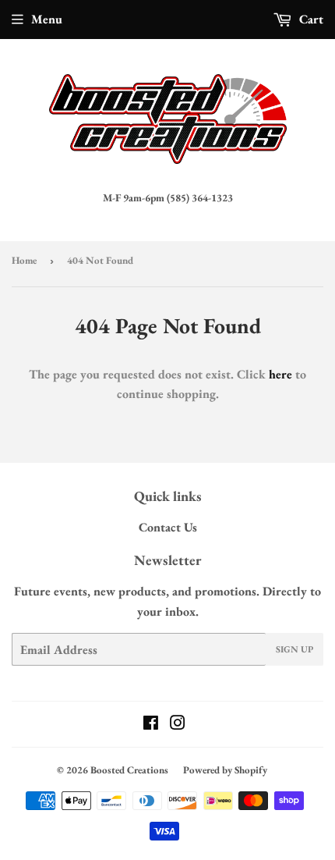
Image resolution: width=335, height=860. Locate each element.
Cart (309, 19)
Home (24, 260)
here (280, 374)
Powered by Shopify (225, 769)
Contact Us (168, 527)
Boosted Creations (129, 769)
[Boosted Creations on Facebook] (151, 724)
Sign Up (294, 649)
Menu (46, 19)
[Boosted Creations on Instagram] (177, 724)
